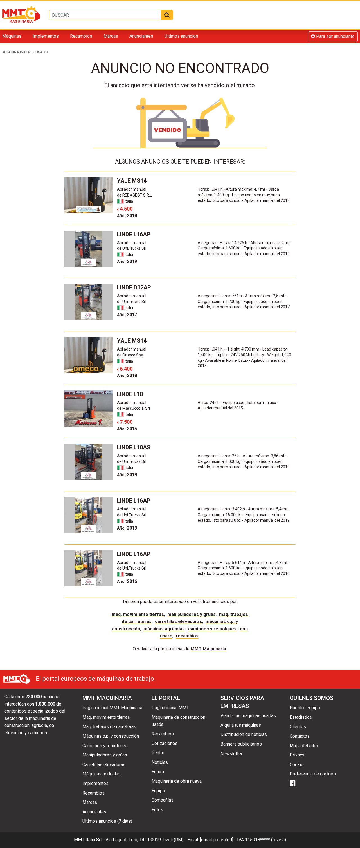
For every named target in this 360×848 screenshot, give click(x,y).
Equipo (158, 790)
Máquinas (11, 36)
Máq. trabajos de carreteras (109, 726)
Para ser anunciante (335, 36)
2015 (127, 428)
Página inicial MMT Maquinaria (112, 707)
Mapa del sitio (304, 745)
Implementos (46, 36)
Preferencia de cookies (313, 773)
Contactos (300, 736)
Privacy (297, 755)
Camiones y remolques (212, 628)
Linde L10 (130, 394)
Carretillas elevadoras (178, 621)
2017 (127, 314)
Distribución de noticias (243, 734)
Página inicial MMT (170, 707)
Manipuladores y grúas (191, 614)
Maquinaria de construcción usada (178, 721)
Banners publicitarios (241, 744)
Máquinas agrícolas (164, 628)
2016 (127, 581)
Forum (158, 771)
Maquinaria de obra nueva (177, 781)
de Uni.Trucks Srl (131, 248)
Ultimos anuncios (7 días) (107, 821)
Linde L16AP (133, 234)
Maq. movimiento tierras (138, 614)
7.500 (124, 422)
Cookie (296, 764)
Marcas (111, 36)
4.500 (124, 209)
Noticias (160, 762)
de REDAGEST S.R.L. (135, 195)
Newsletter (231, 753)
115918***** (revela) (265, 839)
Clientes (298, 726)
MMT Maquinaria (208, 648)
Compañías (163, 800)
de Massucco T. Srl (133, 408)
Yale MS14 (132, 180)
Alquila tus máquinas (240, 725)
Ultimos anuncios (181, 36)
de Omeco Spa (130, 355)
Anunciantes (141, 36)
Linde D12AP (134, 287)
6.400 (124, 369)
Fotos (157, 809)
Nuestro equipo (305, 707)
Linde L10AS (133, 447)
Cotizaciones (164, 743)
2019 (127, 261)
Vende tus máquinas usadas (248, 715)
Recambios (81, 36)
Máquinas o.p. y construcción (110, 736)
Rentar (158, 752)
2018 (127, 215)
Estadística (301, 717)
